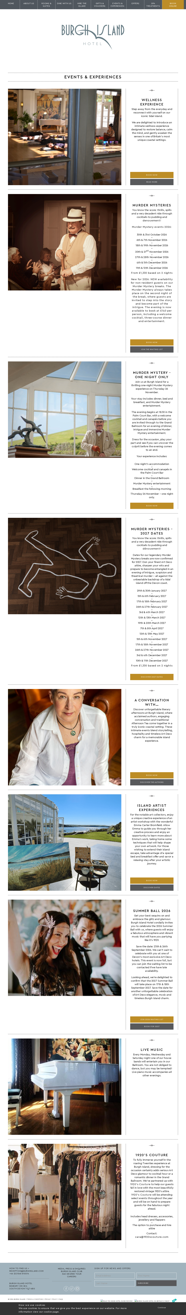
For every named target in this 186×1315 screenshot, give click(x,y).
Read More (151, 182)
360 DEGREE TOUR (72, 1274)
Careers (71, 1277)
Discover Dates (152, 887)
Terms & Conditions (35, 1299)
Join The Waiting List (152, 349)
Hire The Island (82, 4)
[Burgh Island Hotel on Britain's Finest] (152, 1301)
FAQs (61, 1299)
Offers (135, 3)
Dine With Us (64, 3)
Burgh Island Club (71, 1271)
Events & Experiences (117, 4)
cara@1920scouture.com (152, 1237)
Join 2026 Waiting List (151, 1019)
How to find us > (19, 1268)
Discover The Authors (152, 782)
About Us (28, 3)
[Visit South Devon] (174, 1301)
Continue (162, 1307)
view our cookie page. (46, 1312)
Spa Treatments (153, 4)
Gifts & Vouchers (99, 4)
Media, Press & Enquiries (72, 1269)
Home (11, 3)
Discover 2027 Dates (152, 677)
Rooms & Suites (46, 4)
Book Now (152, 175)
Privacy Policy (51, 1299)
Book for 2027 (152, 1026)
